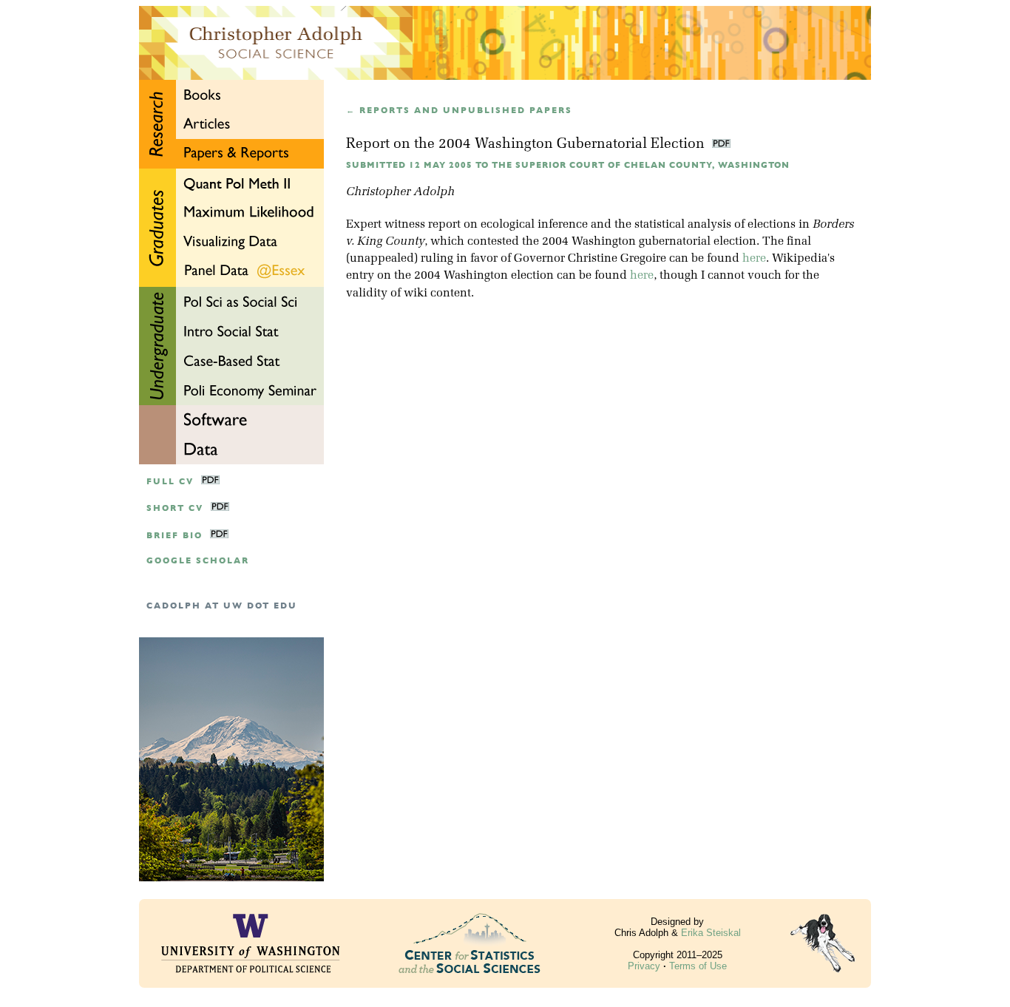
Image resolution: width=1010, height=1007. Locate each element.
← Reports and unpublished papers (459, 110)
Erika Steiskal (711, 932)
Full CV (170, 481)
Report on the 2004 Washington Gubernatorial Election (527, 145)
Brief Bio (174, 535)
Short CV (174, 508)
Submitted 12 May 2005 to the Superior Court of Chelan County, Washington (568, 165)
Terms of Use (698, 966)
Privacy (644, 966)
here (754, 259)
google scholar (197, 561)
